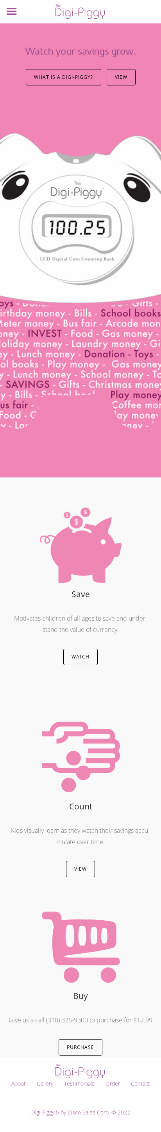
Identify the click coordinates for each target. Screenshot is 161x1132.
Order (113, 1083)
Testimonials (79, 1083)
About (18, 1083)
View (121, 77)
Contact (140, 1083)
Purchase (80, 1047)
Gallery (45, 1083)
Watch (80, 656)
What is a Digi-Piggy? (63, 77)
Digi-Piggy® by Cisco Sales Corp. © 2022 (80, 1112)
